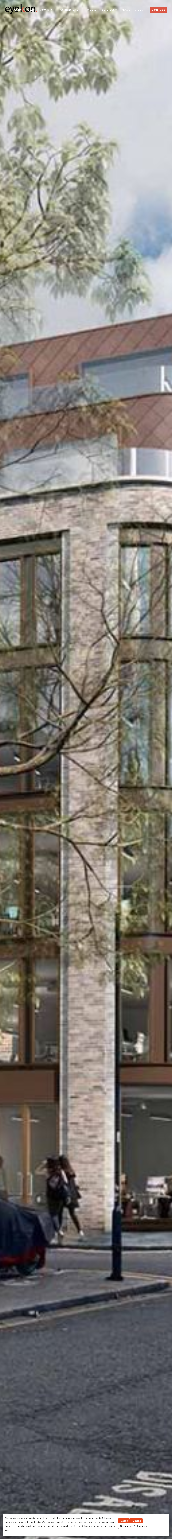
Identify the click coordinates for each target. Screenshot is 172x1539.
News (126, 9)
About (140, 9)
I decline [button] (136, 1520)
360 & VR (47, 9)
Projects (90, 9)
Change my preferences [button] (133, 1526)
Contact (158, 9)
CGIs (31, 9)
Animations (69, 9)
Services (108, 9)
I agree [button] (124, 1520)
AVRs (18, 9)
